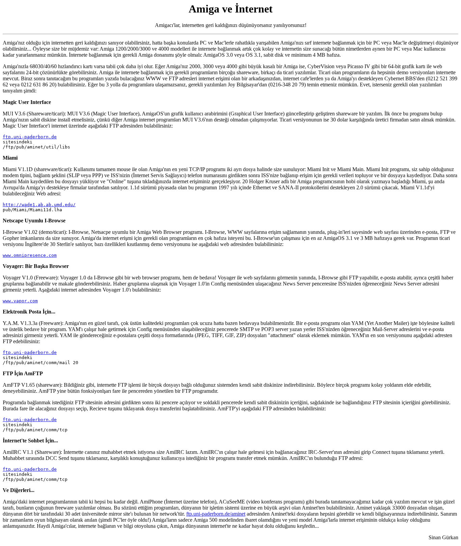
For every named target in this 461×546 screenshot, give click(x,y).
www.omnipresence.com (30, 255)
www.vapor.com (20, 300)
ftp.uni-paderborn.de (30, 136)
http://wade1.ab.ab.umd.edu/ (39, 204)
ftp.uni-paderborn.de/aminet (215, 514)
